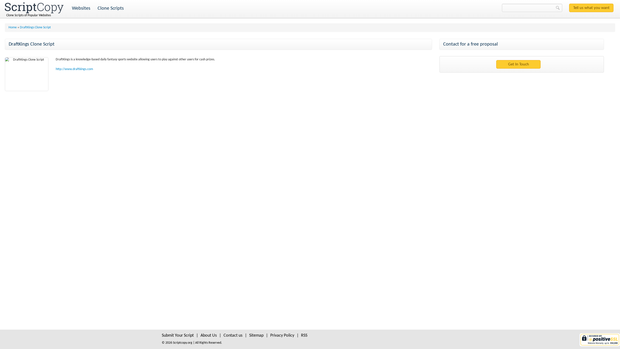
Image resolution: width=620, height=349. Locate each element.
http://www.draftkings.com (74, 69)
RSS (304, 335)
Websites (81, 8)
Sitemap (256, 335)
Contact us (233, 335)
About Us (209, 335)
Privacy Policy (282, 335)
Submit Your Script (178, 335)
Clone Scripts (111, 8)
